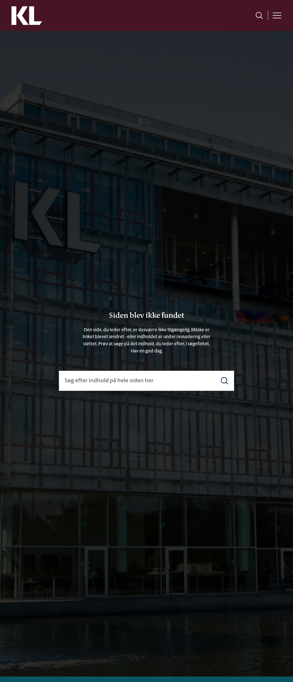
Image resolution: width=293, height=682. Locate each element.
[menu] (277, 15)
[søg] (259, 15)
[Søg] (224, 380)
